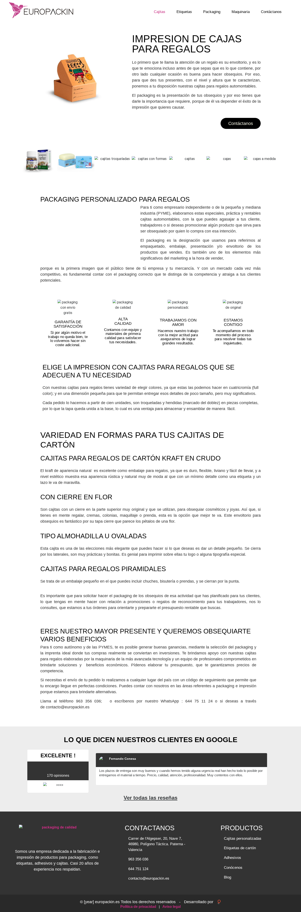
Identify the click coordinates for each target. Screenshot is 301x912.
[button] (17, 159)
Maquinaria (241, 12)
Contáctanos (271, 12)
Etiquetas (184, 12)
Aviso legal (171, 906)
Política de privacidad (138, 906)
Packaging (211, 12)
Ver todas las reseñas (150, 798)
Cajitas (159, 12)
